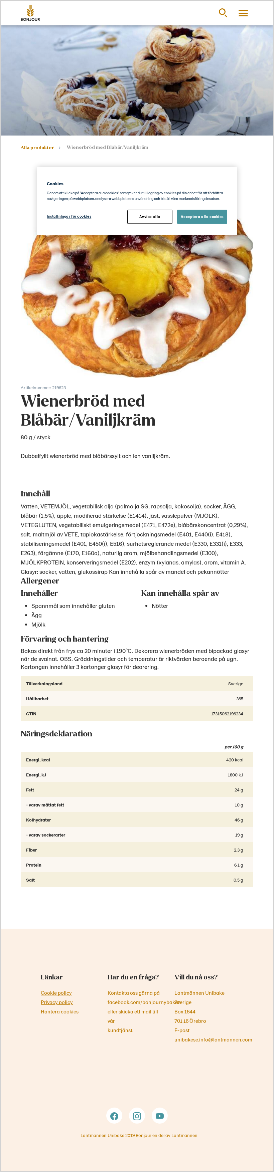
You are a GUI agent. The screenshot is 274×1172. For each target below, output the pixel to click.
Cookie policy (56, 992)
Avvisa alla (149, 217)
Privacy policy (57, 1002)
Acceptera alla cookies (202, 217)
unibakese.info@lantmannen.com (213, 1039)
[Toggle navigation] (243, 13)
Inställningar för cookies (69, 216)
